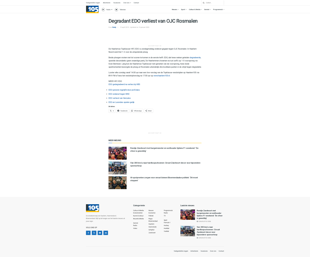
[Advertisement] (155, 37)
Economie (152, 213)
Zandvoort (152, 233)
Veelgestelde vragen (93, 3)
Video (135, 228)
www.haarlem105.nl (162, 76)
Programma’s (218, 9)
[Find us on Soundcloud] (105, 233)
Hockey (166, 225)
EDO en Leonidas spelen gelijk (121, 102)
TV (165, 216)
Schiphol (151, 230)
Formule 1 (167, 222)
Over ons (126, 3)
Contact (136, 3)
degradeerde (195, 57)
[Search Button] (203, 3)
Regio (150, 219)
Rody (114, 27)
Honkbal (166, 228)
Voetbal (166, 231)
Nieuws (174, 9)
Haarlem (151, 224)
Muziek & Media (138, 219)
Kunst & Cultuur (138, 216)
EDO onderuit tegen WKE (118, 94)
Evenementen (138, 213)
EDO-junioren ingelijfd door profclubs (124, 90)
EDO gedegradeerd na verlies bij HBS (124, 84)
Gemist (206, 9)
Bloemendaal (153, 221)
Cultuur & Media (194, 9)
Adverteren (106, 3)
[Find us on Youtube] (100, 233)
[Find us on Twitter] (94, 233)
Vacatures (116, 3)
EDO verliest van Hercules (119, 98)
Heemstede (152, 227)
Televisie (123, 10)
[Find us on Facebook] (88, 233)
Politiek (151, 216)
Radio (108, 10)
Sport (183, 9)
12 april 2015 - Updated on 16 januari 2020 (134, 27)
